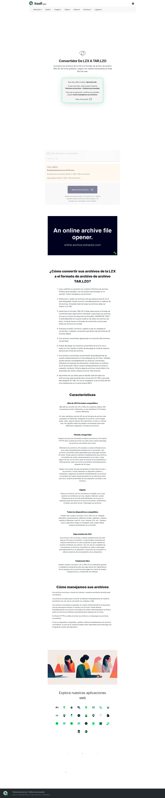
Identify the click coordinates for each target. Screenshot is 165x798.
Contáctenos (46, 795)
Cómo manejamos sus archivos (85, 95)
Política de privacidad (91, 88)
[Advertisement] (82, 29)
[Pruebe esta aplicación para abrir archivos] (82, 236)
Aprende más (91, 82)
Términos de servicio (73, 88)
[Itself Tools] (82, 760)
